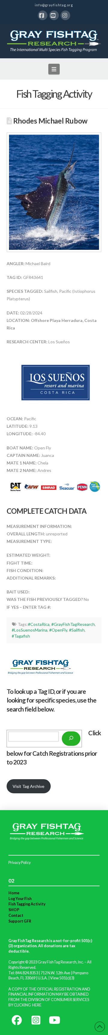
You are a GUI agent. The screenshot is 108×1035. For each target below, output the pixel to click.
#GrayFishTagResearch (73, 624)
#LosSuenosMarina (29, 629)
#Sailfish (77, 629)
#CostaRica (39, 624)
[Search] (71, 738)
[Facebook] (42, 15)
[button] (54, 69)
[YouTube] (54, 15)
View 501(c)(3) (62, 978)
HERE (36, 1005)
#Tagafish (21, 635)
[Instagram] (65, 15)
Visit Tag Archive (28, 786)
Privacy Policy (19, 862)
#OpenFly (58, 629)
